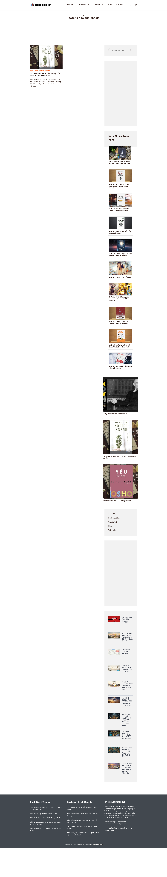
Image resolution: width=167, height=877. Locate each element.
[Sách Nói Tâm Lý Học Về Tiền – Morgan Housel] (121, 223)
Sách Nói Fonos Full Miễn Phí (120, 277)
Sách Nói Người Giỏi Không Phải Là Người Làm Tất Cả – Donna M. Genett (83, 834)
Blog (110, 5)
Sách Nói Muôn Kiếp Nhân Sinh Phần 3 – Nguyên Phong (120, 255)
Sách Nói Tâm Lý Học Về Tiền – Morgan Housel (120, 232)
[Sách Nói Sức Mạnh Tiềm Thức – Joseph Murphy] (121, 358)
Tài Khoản (119, 5)
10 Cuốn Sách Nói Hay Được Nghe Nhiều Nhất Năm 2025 (119, 162)
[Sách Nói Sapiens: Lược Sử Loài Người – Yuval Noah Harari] (121, 176)
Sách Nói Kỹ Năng (40, 801)
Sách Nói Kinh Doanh (79, 801)
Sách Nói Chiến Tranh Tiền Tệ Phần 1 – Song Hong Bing (120, 322)
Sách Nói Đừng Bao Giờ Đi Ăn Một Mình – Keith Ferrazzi (82, 808)
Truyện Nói (99, 5)
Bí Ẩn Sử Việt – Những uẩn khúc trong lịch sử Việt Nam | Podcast (119, 299)
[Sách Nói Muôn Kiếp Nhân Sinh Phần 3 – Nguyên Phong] (121, 245)
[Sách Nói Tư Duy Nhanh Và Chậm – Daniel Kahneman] (121, 200)
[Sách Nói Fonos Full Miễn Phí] (121, 268)
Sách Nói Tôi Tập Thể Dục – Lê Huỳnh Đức (43, 814)
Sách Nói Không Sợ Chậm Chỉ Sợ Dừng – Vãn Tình (46, 818)
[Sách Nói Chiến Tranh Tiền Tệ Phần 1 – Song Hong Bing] (121, 313)
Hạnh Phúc (34, 71)
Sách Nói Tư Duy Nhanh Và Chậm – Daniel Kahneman (119, 210)
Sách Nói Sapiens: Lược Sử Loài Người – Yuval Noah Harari (119, 186)
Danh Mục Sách (84, 5)
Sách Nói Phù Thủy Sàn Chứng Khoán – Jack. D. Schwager (82, 815)
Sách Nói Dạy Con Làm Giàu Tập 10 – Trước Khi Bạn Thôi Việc (82, 821)
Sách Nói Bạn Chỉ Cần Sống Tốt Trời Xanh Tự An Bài (45, 74)
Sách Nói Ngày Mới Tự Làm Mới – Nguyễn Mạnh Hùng (45, 829)
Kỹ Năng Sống (45, 71)
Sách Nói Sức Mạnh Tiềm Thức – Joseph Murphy (120, 367)
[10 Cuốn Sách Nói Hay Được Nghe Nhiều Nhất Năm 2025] (121, 153)
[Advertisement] (120, 93)
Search (130, 50)
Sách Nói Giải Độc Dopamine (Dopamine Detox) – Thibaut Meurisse (46, 808)
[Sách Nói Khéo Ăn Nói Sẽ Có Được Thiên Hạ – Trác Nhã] (121, 336)
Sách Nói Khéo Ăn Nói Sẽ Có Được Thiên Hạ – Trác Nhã (119, 346)
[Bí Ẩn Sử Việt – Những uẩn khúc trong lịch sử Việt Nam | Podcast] (121, 289)
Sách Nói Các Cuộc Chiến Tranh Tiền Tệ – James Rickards (82, 827)
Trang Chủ (71, 5)
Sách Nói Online (68, 844)
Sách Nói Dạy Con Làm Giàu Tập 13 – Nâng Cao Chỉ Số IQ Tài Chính (45, 823)
